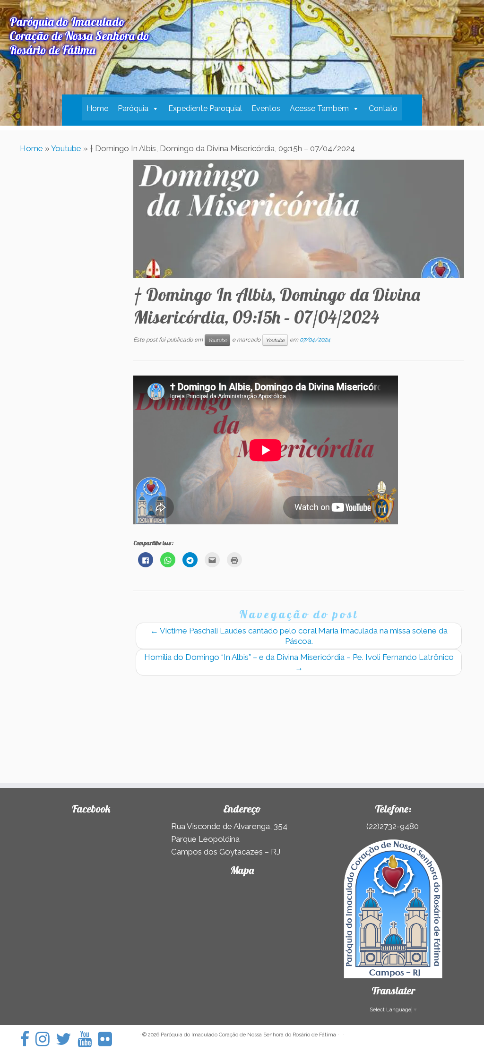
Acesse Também (319, 108)
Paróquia (133, 108)
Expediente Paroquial (205, 108)
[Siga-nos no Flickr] (108, 1039)
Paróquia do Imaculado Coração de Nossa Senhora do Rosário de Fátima (248, 1035)
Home (97, 108)
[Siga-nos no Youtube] (88, 1039)
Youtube (66, 148)
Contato (383, 108)
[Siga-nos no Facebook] (27, 1039)
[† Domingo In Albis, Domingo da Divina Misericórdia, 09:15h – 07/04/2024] (298, 219)
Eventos (265, 108)
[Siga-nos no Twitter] (67, 1039)
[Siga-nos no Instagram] (45, 1039)
